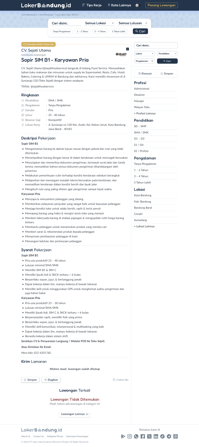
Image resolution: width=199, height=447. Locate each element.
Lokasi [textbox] (139, 53)
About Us (25, 436)
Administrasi (141, 88)
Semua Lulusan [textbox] (130, 23)
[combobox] (99, 23)
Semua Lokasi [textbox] (95, 23)
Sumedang (140, 220)
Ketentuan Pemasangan (77, 436)
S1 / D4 (138, 145)
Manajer (139, 101)
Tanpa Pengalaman (61, 31)
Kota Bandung (142, 195)
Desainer (139, 95)
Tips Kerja (93, 5)
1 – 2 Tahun (82, 31)
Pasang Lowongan (161, 5)
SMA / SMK (141, 132)
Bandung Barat (143, 207)
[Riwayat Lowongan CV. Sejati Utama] (121, 59)
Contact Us (38, 436)
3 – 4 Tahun (100, 31)
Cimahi (138, 214)
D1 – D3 (139, 138)
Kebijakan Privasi (55, 436)
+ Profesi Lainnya (145, 113)
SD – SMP (140, 126)
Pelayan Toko (142, 107)
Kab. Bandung (142, 201)
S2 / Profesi (141, 151)
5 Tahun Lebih (118, 31)
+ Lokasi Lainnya (144, 226)
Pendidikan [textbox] (164, 53)
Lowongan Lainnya (73, 414)
